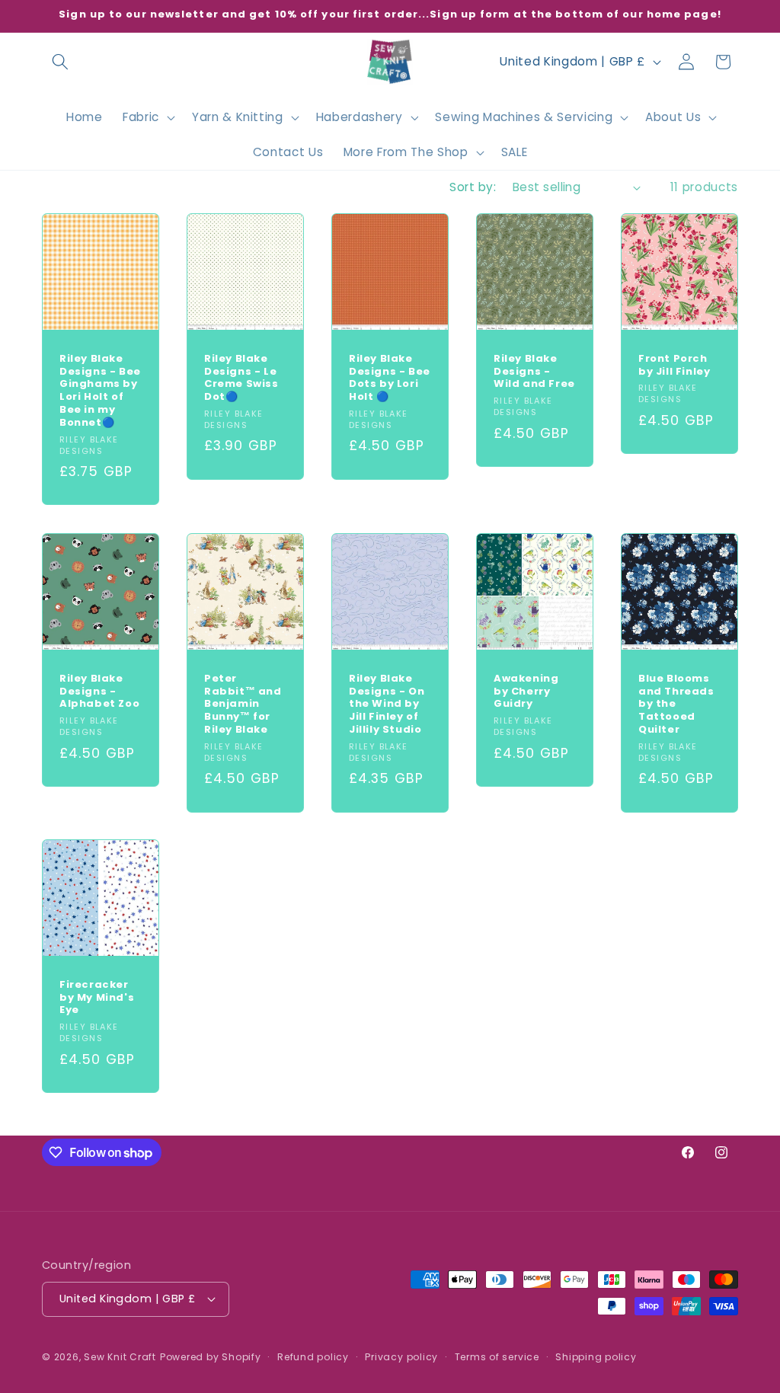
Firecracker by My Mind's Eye (96, 998)
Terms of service (497, 1356)
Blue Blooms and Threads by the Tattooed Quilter (676, 704)
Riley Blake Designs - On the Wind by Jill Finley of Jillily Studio (386, 704)
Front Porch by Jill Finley (674, 366)
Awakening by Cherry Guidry (526, 691)
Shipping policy (596, 1356)
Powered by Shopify (210, 1356)
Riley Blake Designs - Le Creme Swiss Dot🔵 (241, 378)
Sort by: (472, 187)
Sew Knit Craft (120, 1356)
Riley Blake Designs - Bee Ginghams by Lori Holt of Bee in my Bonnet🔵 (100, 391)
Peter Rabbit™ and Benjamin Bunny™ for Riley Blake (243, 704)
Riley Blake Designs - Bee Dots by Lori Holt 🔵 (389, 378)
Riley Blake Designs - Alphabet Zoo (99, 691)
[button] (60, 61)
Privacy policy (401, 1356)
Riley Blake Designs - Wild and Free (534, 372)
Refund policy (313, 1356)
